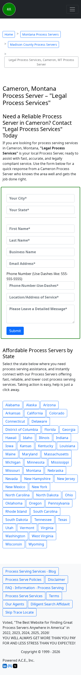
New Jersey (66, 478)
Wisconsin (13, 544)
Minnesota (35, 462)
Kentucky (45, 446)
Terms (54, 596)
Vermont (27, 527)
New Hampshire (37, 478)
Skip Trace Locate (19, 612)
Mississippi (60, 462)
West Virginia (42, 536)
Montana (33, 470)
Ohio (69, 495)
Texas (62, 519)
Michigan (13, 462)
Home (9, 34)
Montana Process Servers (40, 34)
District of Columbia (21, 429)
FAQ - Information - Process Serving (34, 587)
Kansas (26, 446)
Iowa (9, 446)
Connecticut (15, 421)
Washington (15, 536)
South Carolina (45, 511)
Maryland (30, 454)
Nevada (11, 478)
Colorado (56, 413)
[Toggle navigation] (72, 9)
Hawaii (10, 437)
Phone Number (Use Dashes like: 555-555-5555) (37, 276)
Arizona (49, 405)
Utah (9, 527)
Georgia (68, 429)
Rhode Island (16, 511)
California (35, 413)
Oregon (35, 503)
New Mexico (15, 486)
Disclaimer (56, 579)
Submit (15, 330)
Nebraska (55, 470)
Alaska (31, 405)
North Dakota (47, 495)
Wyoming (36, 544)
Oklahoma (13, 503)
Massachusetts (56, 454)
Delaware (39, 421)
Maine (10, 454)
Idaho (27, 437)
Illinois (44, 437)
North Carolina (17, 495)
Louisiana (67, 446)
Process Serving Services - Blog (30, 571)
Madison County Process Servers (33, 44)
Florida (50, 429)
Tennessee (43, 519)
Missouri (12, 470)
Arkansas (13, 413)
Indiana (62, 437)
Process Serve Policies (23, 579)
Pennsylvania (59, 503)
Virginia (47, 527)
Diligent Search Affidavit (50, 604)
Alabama (12, 405)
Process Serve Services (24, 596)
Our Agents (14, 604)
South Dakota (16, 519)
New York (39, 486)
